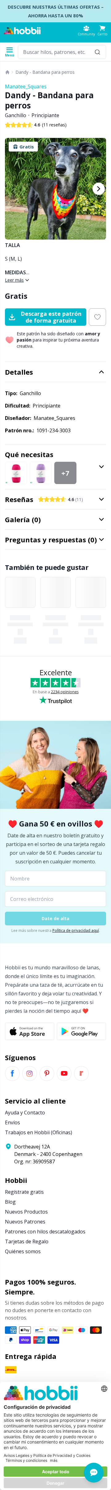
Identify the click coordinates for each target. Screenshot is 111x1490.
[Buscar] (97, 52)
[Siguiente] (98, 189)
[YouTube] (64, 1073)
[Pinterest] (46, 1073)
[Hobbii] (22, 30)
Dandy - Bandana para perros (45, 72)
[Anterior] (12, 189)
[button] (102, 30)
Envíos (12, 1122)
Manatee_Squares (26, 86)
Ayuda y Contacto (25, 1112)
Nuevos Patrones (25, 1221)
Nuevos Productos (26, 1211)
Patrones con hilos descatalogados (45, 1231)
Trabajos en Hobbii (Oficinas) (38, 1132)
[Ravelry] (81, 1073)
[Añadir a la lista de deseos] (97, 317)
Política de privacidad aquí (75, 930)
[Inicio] (7, 72)
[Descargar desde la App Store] (29, 1031)
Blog (10, 1201)
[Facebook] (12, 1073)
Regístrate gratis (24, 1191)
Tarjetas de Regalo (26, 1241)
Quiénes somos (23, 1251)
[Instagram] (29, 1073)
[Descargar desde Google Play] (81, 1031)
